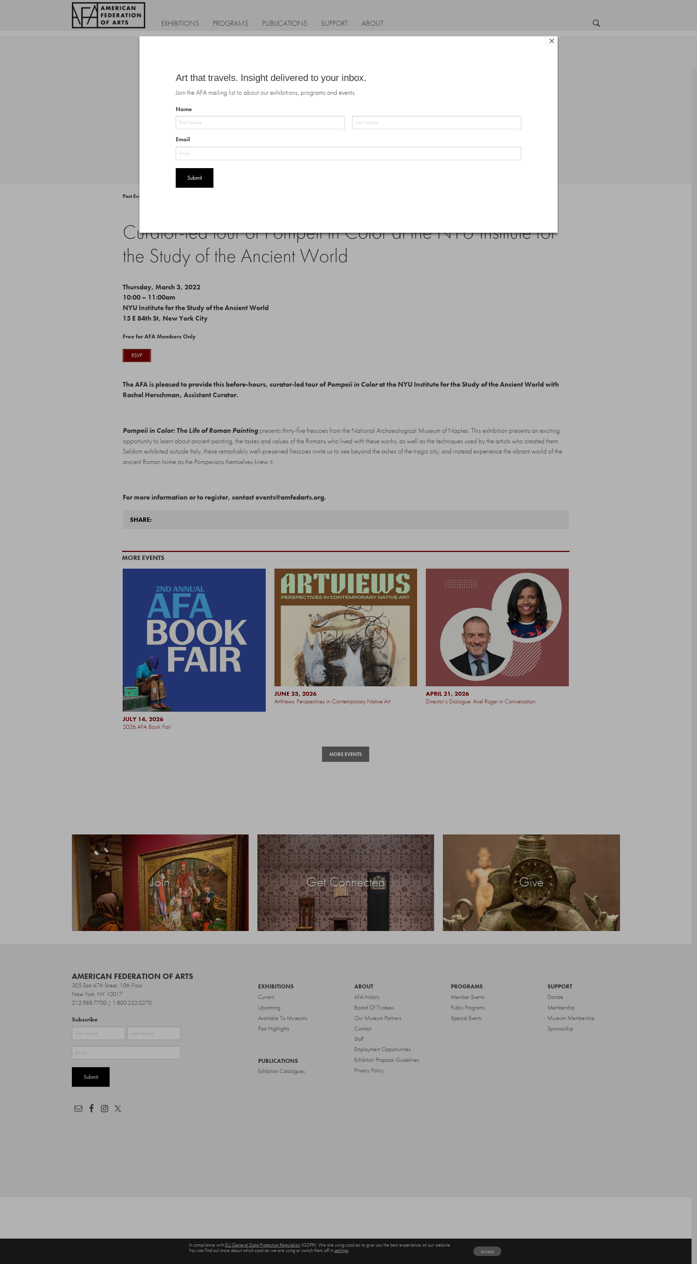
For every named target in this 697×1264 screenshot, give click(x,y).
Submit (194, 178)
